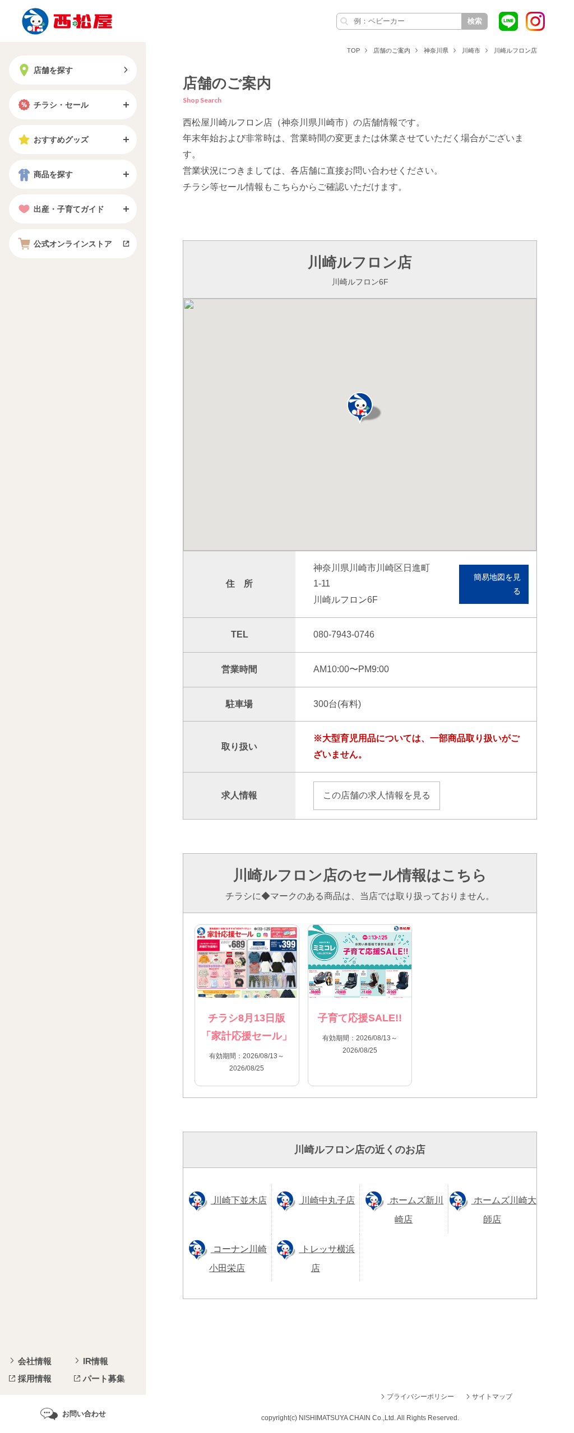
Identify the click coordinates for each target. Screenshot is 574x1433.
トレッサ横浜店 (327, 1258)
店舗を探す (53, 70)
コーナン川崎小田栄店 (238, 1258)
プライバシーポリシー (420, 1397)
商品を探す (53, 174)
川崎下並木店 (239, 1200)
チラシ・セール (61, 104)
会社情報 (35, 1361)
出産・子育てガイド (69, 208)
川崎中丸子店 (327, 1200)
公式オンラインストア (73, 243)
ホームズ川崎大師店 (503, 1209)
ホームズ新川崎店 (415, 1209)
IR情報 (95, 1361)
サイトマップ (492, 1397)
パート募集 (104, 1378)
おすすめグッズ (61, 139)
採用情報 (35, 1378)
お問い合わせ (84, 1413)
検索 (474, 21)
